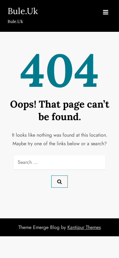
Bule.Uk (23, 11)
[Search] (59, 181)
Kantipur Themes (84, 227)
